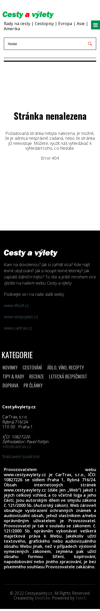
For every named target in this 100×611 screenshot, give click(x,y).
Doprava (10, 385)
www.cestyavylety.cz (25, 474)
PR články (33, 385)
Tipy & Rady (13, 376)
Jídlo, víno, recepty (65, 367)
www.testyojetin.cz (21, 317)
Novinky (10, 367)
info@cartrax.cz (16, 446)
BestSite (42, 598)
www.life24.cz (16, 305)
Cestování (32, 367)
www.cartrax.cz (18, 328)
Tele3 (80, 598)
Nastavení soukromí (20, 456)
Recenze (36, 376)
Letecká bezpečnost (68, 376)
